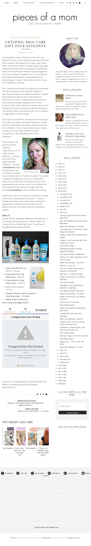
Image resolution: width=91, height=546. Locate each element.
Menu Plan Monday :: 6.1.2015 (71, 347)
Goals (23, 500)
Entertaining (40, 491)
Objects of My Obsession (11, 509)
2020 (60, 176)
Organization (29, 509)
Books (37, 486)
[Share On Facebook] (40, 394)
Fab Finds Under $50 (57, 491)
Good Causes (34, 500)
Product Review (76, 509)
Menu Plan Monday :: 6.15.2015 (72, 294)
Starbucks (58, 514)
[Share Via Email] (46, 394)
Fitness (25, 495)
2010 (60, 377)
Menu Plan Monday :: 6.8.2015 (71, 319)
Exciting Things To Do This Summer (74, 336)
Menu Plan (70, 505)
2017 (60, 185)
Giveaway (24, 37)
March (62, 356)
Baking (44, 482)
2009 (60, 380)
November (64, 197)
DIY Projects (28, 491)
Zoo (77, 523)
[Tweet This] (37, 394)
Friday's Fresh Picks (45, 495)
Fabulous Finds (73, 491)
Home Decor (76, 500)
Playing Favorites (59, 509)
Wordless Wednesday (38, 523)
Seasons (31, 514)
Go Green (15, 500)
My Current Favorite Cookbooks (72, 254)
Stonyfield (69, 514)
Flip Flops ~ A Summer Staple (71, 274)
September (64, 203)
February (63, 359)
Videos (51, 519)
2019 (60, 179)
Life (51, 505)
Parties (41, 509)
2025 (60, 164)
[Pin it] (43, 394)
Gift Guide (80, 495)
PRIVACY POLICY (29, 3)
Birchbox (78, 482)
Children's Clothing (74, 486)
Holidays (65, 500)
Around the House (16, 482)
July (61, 209)
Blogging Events (19, 486)
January (63, 362)
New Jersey (81, 505)
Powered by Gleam (26, 365)
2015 (60, 191)
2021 (60, 173)
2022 (60, 170)
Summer (79, 514)
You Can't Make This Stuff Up (61, 523)
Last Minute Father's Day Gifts (72, 291)
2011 (60, 374)
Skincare (36, 37)
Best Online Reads (67, 246)
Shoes (39, 514)
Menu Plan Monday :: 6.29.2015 (72, 226)
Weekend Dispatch (64, 519)
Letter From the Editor (37, 505)
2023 (60, 167)
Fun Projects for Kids (64, 495)
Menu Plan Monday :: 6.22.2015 (72, 263)
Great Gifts (46, 500)
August (63, 206)
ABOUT (16, 3)
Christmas (5, 491)
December (64, 194)
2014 (60, 365)
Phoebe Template (35, 538)
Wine (26, 523)
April (62, 353)
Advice (3, 482)
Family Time (5, 495)
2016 (60, 188)
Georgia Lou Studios (58, 538)
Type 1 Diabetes (40, 519)
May (62, 350)
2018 (60, 182)
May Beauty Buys (66, 339)
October (63, 200)
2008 (60, 384)
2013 (60, 368)
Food (33, 495)
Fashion (16, 495)
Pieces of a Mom (22, 538)
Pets (48, 509)
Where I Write (6, 523)
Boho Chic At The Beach (69, 302)
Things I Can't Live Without (12, 519)
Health (56, 500)
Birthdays (5, 486)
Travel (29, 519)
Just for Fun (20, 505)
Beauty (14, 37)
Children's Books (56, 486)
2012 (60, 371)
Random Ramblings (9, 514)
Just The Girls (7, 505)
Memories (59, 505)
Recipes (22, 514)
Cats (45, 486)
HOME (6, 3)
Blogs (30, 486)
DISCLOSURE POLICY (47, 3)
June (62, 212)
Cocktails (16, 491)
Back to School (32, 482)
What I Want (79, 519)
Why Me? (18, 523)
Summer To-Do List (67, 266)
